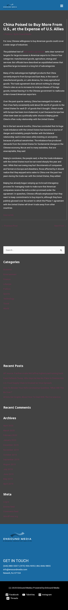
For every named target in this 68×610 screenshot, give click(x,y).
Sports (6, 293)
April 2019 (8, 483)
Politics (8, 34)
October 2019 (10, 454)
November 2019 (11, 450)
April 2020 (8, 425)
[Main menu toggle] (62, 6)
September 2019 (11, 459)
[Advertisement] (27, 336)
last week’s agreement (34, 51)
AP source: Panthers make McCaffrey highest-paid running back (33, 373)
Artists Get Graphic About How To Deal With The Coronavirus (32, 397)
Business (7, 269)
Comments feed (10, 511)
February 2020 (10, 435)
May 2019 (8, 479)
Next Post (60, 225)
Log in (6, 501)
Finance (6, 279)
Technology (8, 298)
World (6, 308)
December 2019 (11, 445)
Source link (8, 215)
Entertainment (9, 274)
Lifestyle (7, 284)
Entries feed (9, 506)
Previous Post (9, 225)
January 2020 (9, 440)
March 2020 (9, 430)
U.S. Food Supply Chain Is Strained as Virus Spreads (27, 383)
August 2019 (9, 464)
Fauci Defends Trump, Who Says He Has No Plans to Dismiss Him (33, 378)
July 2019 (8, 469)
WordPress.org (10, 516)
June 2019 (8, 474)
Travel (6, 303)
